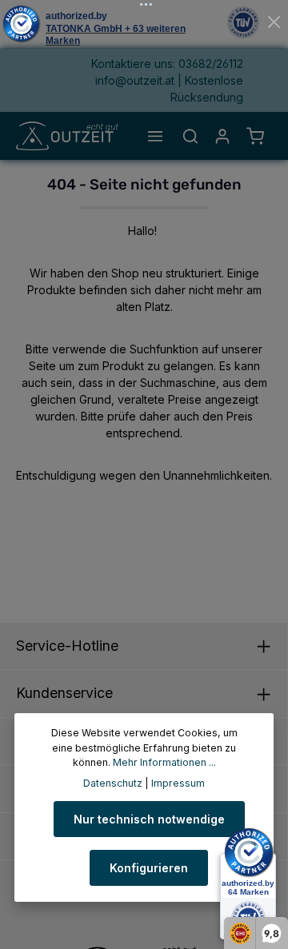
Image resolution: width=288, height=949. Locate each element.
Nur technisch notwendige (149, 819)
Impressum (178, 783)
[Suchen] (190, 136)
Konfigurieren (149, 868)
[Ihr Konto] (222, 136)
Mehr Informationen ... (164, 762)
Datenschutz (112, 783)
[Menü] (155, 136)
